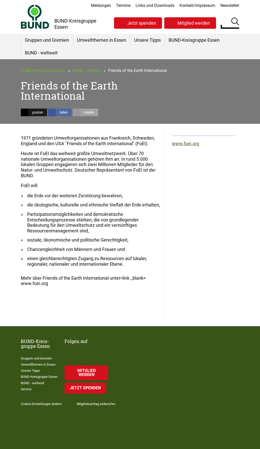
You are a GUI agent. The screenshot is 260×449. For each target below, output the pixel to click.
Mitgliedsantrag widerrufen (96, 404)
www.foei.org (185, 143)
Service (26, 389)
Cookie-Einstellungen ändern (41, 404)
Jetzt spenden (141, 23)
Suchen (235, 22)
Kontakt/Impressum (197, 5)
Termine (123, 5)
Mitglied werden (193, 23)
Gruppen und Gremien (47, 40)
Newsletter (229, 5)
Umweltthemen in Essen (101, 40)
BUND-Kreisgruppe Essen (194, 40)
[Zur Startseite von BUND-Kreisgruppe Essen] (35, 17)
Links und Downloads (155, 5)
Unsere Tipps (147, 40)
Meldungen (101, 5)
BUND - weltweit (41, 52)
